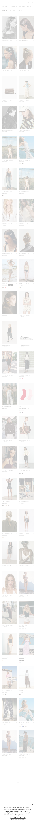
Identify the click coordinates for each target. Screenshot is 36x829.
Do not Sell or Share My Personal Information (18, 819)
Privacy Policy (19, 815)
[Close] (33, 804)
